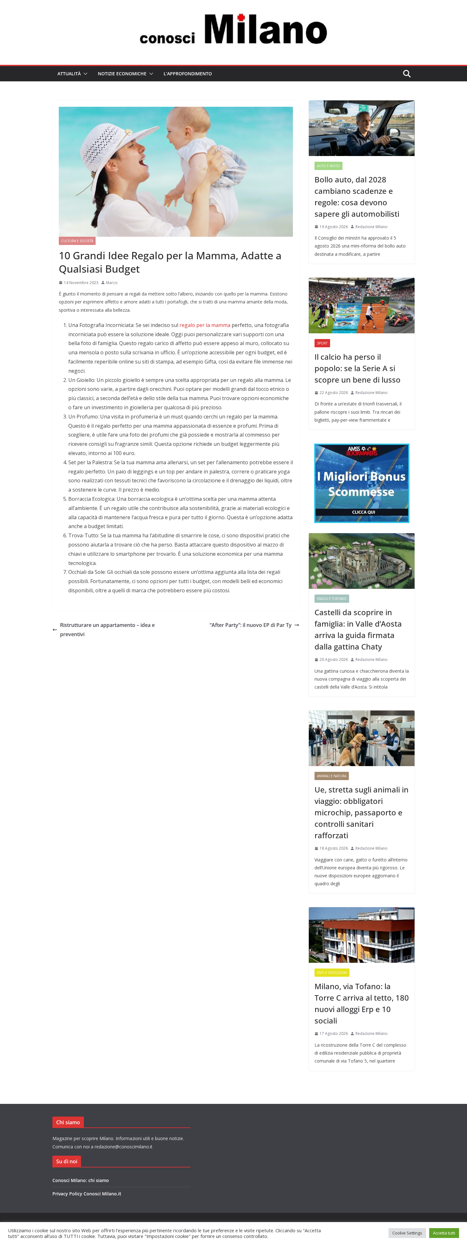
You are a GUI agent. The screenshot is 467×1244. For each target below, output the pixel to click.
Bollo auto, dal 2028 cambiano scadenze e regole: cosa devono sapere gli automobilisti (357, 196)
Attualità (69, 74)
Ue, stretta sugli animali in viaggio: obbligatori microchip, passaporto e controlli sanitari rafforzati (362, 812)
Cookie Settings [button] (407, 1233)
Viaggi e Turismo (332, 598)
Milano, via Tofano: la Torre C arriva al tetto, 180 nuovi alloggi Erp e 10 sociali (362, 1003)
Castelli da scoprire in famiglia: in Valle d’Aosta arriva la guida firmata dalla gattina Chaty (358, 629)
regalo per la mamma (204, 325)
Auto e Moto (328, 166)
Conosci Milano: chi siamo (80, 1180)
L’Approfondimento (188, 74)
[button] (84, 73)
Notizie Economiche (122, 74)
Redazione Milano (371, 226)
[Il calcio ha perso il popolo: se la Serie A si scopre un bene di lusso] (362, 305)
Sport (322, 343)
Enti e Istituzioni (332, 972)
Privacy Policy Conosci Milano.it (86, 1194)
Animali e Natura (331, 776)
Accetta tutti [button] (444, 1233)
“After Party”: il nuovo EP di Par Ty (251, 625)
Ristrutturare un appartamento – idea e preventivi (107, 630)
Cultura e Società (77, 241)
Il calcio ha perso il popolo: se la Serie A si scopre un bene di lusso (358, 368)
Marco (112, 282)
